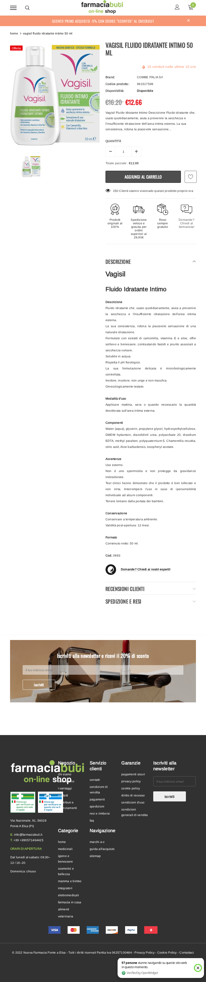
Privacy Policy (144, 952)
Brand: (110, 77)
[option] (55, 95)
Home (14, 33)
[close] (188, 20)
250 (116, 191)
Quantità (113, 141)
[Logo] (102, 7)
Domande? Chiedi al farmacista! (186, 223)
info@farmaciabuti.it (28, 834)
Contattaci (186, 952)
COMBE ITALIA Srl (150, 77)
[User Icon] (177, 7)
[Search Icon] (27, 8)
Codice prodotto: (117, 84)
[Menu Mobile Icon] (13, 8)
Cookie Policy (167, 952)
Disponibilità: (115, 91)
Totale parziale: (116, 163)
